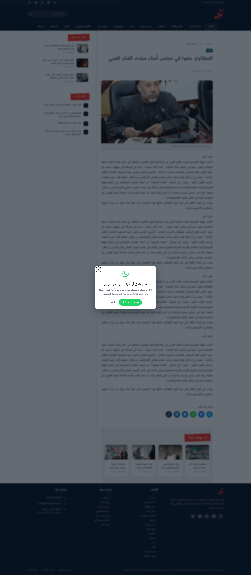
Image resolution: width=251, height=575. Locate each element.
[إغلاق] (98, 269)
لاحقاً (113, 302)
